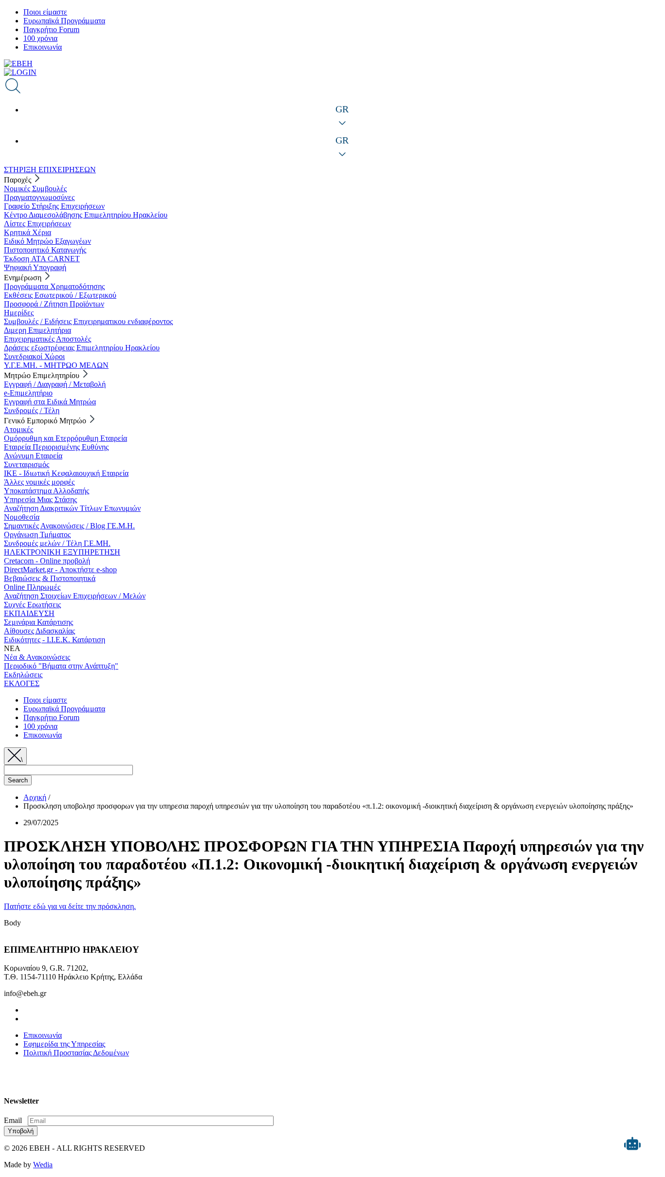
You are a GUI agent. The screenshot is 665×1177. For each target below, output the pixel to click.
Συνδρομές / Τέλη (31, 410)
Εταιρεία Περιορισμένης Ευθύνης (56, 447)
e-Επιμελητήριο (28, 393)
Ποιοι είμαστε (45, 12)
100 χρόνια (40, 38)
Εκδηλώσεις (23, 674)
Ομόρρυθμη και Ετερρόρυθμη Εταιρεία (65, 438)
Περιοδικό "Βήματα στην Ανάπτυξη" (61, 666)
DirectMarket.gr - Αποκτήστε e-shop (60, 569)
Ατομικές (18, 429)
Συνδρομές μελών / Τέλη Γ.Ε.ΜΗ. (57, 543)
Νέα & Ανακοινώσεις (37, 657)
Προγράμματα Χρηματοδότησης (54, 286)
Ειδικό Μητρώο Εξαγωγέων (47, 241)
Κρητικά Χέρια (27, 232)
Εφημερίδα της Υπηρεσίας (64, 1044)
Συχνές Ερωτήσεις (32, 604)
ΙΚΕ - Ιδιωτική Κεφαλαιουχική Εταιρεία (66, 473)
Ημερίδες (19, 312)
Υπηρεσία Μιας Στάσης (40, 499)
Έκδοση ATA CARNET (42, 258)
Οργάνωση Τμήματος (37, 534)
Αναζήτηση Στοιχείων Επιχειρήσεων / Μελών (75, 596)
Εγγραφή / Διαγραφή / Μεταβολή (55, 384)
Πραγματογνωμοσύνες (39, 197)
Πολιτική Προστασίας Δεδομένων (76, 1053)
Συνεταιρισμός (26, 464)
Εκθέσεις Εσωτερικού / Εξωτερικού (60, 295)
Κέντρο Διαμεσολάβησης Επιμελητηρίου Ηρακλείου (85, 215)
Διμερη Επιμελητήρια (37, 330)
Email (13, 1120)
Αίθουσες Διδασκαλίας (39, 631)
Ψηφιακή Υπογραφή (35, 267)
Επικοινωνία (42, 47)
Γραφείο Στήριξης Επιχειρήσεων (54, 206)
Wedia (43, 1164)
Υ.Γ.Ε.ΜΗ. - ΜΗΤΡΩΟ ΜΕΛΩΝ (56, 365)
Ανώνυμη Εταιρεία (33, 456)
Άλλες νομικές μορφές (39, 482)
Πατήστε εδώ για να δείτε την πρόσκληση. (70, 906)
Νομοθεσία (21, 517)
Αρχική (34, 797)
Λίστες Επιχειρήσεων (37, 223)
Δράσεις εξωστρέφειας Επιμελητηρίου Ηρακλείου (82, 348)
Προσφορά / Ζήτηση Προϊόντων (54, 304)
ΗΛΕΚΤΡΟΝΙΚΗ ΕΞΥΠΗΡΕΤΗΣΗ (62, 552)
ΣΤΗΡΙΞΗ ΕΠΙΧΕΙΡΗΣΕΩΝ (50, 169)
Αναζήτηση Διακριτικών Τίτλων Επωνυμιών (72, 508)
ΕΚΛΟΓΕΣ (21, 683)
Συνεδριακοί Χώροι (34, 356)
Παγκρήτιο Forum (51, 29)
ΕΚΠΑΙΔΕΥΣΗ (29, 613)
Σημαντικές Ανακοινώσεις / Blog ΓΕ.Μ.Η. (69, 526)
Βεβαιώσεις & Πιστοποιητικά (49, 578)
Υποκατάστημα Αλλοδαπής (46, 491)
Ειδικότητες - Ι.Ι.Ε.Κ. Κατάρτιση (54, 639)
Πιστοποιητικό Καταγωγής (45, 250)
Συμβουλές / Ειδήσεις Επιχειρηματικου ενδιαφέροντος (88, 321)
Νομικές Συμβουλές (35, 188)
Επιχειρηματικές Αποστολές (47, 339)
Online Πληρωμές (32, 587)
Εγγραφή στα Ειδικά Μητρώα (50, 402)
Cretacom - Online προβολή (47, 561)
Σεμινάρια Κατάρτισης (38, 622)
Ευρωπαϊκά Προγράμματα (64, 21)
